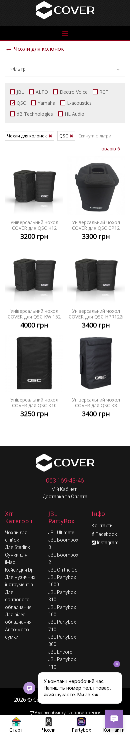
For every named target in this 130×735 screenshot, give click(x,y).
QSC (21, 103)
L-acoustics (79, 103)
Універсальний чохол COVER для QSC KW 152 (34, 289)
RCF (103, 92)
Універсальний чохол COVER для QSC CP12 (96, 200)
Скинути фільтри (94, 136)
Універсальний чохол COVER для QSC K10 (34, 378)
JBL (20, 92)
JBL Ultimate (61, 532)
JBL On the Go (63, 570)
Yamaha (46, 103)
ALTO (42, 92)
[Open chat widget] (114, 719)
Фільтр (18, 69)
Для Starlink (17, 547)
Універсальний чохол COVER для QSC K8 (96, 378)
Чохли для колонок (34, 48)
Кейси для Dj (18, 570)
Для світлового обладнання (18, 600)
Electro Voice (74, 92)
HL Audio (74, 114)
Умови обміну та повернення (68, 712)
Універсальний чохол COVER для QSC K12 (34, 200)
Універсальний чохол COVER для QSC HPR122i (96, 289)
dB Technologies (35, 114)
